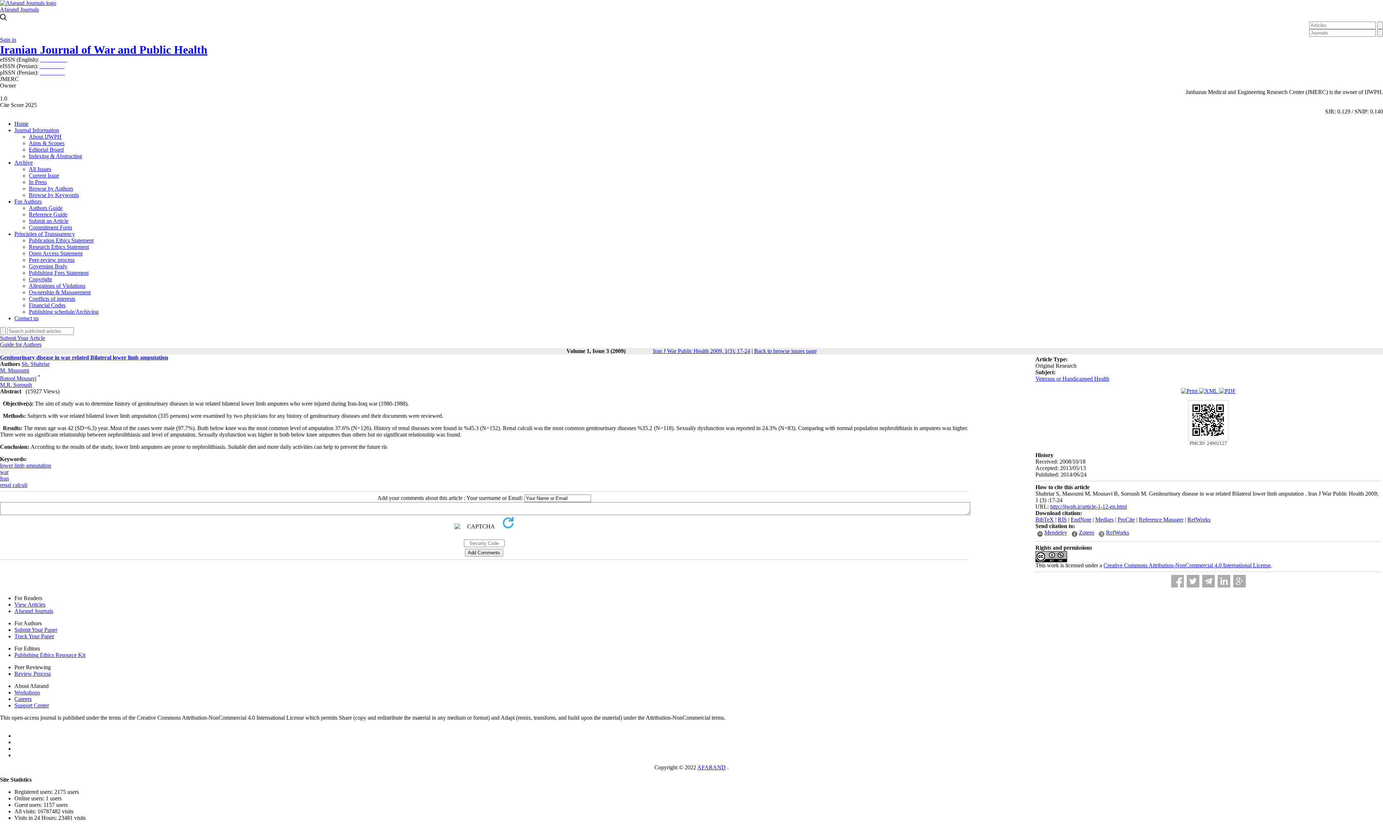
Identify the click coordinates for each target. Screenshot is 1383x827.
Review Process (32, 674)
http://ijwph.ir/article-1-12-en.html (1088, 507)
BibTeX (1044, 520)
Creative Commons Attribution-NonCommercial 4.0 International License (1187, 565)
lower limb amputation (25, 465)
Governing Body (48, 266)
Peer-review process (52, 260)
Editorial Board (46, 150)
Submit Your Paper (35, 630)
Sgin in (8, 40)
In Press (38, 182)
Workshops (27, 692)
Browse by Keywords (54, 195)
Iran (4, 478)
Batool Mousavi (18, 378)
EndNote (1081, 520)
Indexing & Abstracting (55, 156)
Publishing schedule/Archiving (64, 312)
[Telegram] (1208, 581)
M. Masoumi (14, 370)
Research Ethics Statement (59, 247)
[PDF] (1227, 391)
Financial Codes (47, 305)
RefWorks (1198, 520)
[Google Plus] (1239, 581)
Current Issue (44, 176)
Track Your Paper (34, 636)
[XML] (1209, 391)
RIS (1062, 520)
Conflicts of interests (52, 299)
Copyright (40, 279)
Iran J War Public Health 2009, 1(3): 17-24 (701, 351)
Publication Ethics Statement (61, 240)
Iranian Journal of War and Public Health (103, 49)
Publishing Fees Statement (59, 273)
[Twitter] (1193, 581)
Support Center (31, 705)
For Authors (28, 201)
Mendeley (1055, 532)
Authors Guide (46, 208)
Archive (23, 163)
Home (21, 124)
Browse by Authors (51, 188)
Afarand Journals (19, 9)
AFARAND (711, 767)
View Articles (29, 605)
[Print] (1190, 391)
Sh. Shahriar (36, 364)
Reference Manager (1161, 520)
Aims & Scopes (46, 143)
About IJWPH (45, 137)
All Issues (40, 169)
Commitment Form (50, 227)
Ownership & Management (60, 292)
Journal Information (36, 130)
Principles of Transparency (44, 234)
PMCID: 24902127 (1208, 443)
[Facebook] (1177, 581)
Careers (23, 699)
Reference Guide (48, 214)
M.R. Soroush (16, 385)
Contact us (26, 318)
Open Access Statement (55, 253)
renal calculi (13, 485)
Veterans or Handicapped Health (1072, 379)
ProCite (1126, 520)
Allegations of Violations (57, 286)
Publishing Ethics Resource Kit (49, 655)
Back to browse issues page (785, 351)
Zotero (1086, 532)
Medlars (1104, 520)
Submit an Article (48, 221)
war (4, 472)
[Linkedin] (1224, 581)
